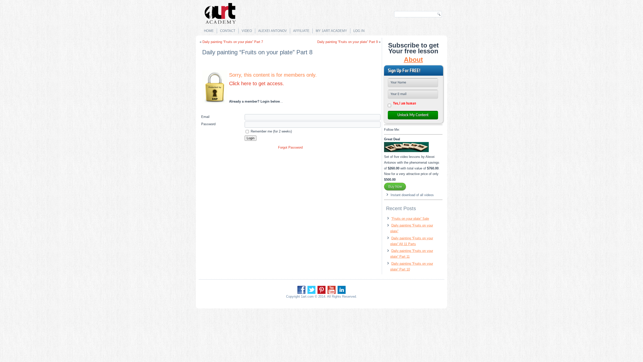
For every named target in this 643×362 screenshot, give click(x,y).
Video (247, 31)
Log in (358, 31)
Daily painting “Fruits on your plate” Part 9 (347, 42)
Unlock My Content (412, 115)
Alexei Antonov (272, 31)
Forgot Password (290, 147)
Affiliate (301, 31)
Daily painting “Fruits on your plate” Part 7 (232, 42)
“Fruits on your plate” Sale (410, 218)
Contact (227, 31)
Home (209, 31)
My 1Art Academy (331, 31)
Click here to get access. (256, 83)
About (413, 59)
